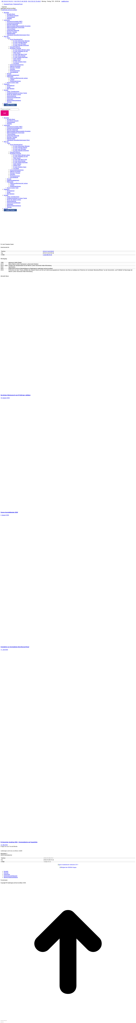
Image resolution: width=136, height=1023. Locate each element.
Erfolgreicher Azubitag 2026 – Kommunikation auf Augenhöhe (19, 842)
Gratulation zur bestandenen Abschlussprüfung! (15, 647)
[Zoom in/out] (6, 1020)
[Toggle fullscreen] (4, 1020)
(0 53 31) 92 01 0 (48, 858)
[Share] (2, 1020)
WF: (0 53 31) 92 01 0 (7, 1)
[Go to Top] (68, 1018)
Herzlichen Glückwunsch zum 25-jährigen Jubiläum (15, 395)
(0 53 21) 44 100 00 (48, 251)
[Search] (19, 109)
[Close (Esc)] (1, 1020)
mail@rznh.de (65, 1)
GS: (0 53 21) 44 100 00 (20, 1)
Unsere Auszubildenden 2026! (9, 512)
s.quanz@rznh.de (47, 255)
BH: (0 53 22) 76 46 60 (34, 1)
